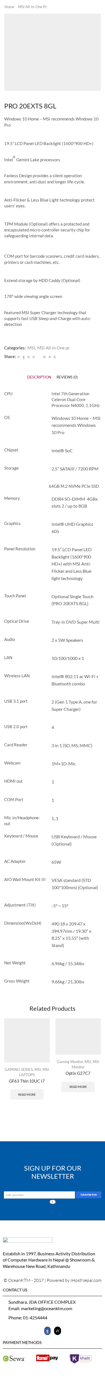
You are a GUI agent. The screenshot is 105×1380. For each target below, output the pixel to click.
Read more (27, 1094)
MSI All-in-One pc (32, 6)
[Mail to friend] (39, 356)
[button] (95, 1077)
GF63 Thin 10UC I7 (27, 1080)
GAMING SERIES (19, 1069)
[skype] (54, 356)
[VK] (28, 356)
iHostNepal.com (86, 1280)
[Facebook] (23, 356)
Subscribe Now (88, 1194)
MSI (31, 347)
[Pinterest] (33, 356)
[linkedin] (44, 356)
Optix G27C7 (78, 1073)
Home (9, 6)
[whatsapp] (49, 356)
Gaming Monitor (70, 1061)
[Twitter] (18, 356)
